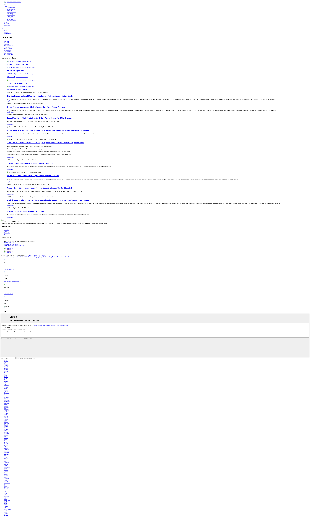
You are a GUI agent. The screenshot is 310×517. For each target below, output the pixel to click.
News (5, 22)
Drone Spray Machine (51, 257)
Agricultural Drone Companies (8, 257)
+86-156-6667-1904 (9, 269)
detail (12, 101)
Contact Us (7, 25)
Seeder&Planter (11, 9)
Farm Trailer (10, 13)
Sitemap (35, 255)
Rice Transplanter (11, 12)
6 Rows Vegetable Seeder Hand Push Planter (25, 211)
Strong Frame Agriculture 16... (17, 83)
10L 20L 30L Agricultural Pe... (17, 71)
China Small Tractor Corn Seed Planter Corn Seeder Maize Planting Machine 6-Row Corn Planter (48, 130)
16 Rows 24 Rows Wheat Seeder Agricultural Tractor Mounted (33, 176)
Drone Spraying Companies (38, 257)
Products (6, 6)
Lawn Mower (10, 17)
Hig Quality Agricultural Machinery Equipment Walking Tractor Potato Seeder (40, 96)
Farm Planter (68, 257)
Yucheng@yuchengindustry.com (12, 281)
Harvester (9, 10)
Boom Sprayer (11, 16)
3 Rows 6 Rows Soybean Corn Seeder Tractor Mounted (30, 163)
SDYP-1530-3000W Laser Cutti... (18, 64)
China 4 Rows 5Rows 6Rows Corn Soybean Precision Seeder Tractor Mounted (39, 188)
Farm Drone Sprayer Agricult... (17, 89)
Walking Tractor (11, 15)
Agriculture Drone (11, 20)
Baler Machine (11, 7)
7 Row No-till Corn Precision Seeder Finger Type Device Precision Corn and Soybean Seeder (45, 143)
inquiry (9, 101)
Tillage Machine (11, 19)
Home (5, 4)
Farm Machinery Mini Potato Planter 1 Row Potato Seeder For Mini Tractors (39, 118)
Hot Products (29, 255)
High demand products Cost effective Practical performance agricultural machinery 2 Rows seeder (48, 200)
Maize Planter (60, 257)
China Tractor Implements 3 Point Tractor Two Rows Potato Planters (36, 107)
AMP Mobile (41, 255)
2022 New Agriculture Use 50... (17, 77)
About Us (6, 23)
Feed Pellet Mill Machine (23, 257)
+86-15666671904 (8, 294)
